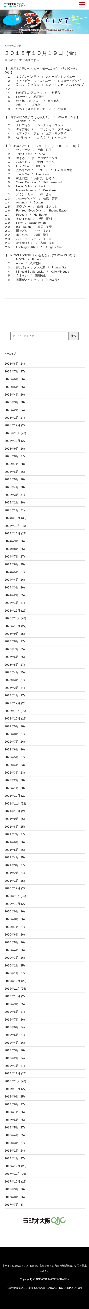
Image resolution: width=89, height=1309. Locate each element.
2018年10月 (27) (15, 1088)
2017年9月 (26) (15, 1189)
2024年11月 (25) (15, 525)
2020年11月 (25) (15, 896)
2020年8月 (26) (15, 919)
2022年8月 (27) (15, 734)
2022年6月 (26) (15, 749)
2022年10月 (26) (15, 718)
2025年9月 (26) (15, 448)
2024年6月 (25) (15, 564)
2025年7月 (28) (15, 463)
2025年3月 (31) (15, 494)
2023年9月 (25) (15, 633)
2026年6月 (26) (15, 379)
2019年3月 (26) (15, 1050)
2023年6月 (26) (15, 656)
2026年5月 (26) (15, 387)
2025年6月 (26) (15, 471)
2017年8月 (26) (15, 1197)
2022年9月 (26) (15, 726)
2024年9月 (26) (15, 541)
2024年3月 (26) (15, 587)
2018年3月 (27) (15, 1143)
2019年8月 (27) (15, 1011)
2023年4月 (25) (15, 672)
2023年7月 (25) (15, 649)
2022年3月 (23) (15, 772)
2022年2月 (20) (15, 780)
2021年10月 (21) (15, 811)
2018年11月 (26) (15, 1081)
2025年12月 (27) (15, 425)
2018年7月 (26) (15, 1112)
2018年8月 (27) (15, 1104)
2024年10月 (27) (15, 533)
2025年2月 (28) (15, 502)
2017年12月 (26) (15, 1166)
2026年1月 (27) (15, 417)
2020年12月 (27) (15, 888)
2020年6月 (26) (15, 934)
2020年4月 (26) (15, 950)
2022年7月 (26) (15, 741)
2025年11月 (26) (15, 433)
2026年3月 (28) (15, 402)
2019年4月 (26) (15, 1042)
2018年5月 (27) (15, 1127)
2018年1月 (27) (15, 1158)
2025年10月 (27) (15, 440)
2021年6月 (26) (15, 842)
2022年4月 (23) (15, 765)
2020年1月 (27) (15, 973)
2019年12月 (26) (15, 981)
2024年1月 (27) (15, 602)
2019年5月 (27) (15, 1034)
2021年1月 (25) (15, 880)
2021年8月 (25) (15, 826)
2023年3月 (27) (15, 680)
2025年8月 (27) (15, 456)
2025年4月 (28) (15, 487)
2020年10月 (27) (15, 903)
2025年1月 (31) (15, 510)
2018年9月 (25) (15, 1096)
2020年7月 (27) (15, 927)
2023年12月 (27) (15, 610)
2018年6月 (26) (15, 1119)
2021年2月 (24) (15, 872)
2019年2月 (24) (15, 1058)
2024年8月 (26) (15, 549)
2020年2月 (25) (15, 965)
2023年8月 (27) (15, 641)
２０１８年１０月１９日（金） (41, 53)
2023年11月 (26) (15, 618)
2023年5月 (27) (15, 664)
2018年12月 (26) (15, 1073)
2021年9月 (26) (15, 818)
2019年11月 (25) (15, 988)
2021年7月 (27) (15, 834)
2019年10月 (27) (15, 996)
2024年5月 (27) (15, 572)
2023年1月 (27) (15, 695)
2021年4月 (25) (15, 857)
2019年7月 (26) (15, 1019)
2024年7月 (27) (15, 556)
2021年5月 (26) (15, 849)
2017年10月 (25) (15, 1181)
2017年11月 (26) (15, 1173)
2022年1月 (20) (15, 788)
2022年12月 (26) (15, 703)
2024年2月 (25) (15, 595)
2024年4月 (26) (15, 579)
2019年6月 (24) (15, 1027)
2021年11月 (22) (15, 803)
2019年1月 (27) (15, 1065)
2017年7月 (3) (14, 1204)
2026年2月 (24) (15, 410)
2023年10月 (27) (15, 626)
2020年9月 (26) (15, 911)
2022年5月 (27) (15, 757)
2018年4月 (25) (15, 1135)
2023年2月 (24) (15, 687)
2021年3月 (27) (15, 865)
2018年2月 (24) (15, 1150)
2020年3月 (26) (15, 957)
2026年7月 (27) (15, 371)
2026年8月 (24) (15, 363)
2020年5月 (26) (15, 942)
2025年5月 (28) (15, 479)
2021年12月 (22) (15, 795)
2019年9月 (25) (15, 1004)
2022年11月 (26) (15, 710)
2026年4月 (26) (15, 394)
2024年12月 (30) (15, 518)
